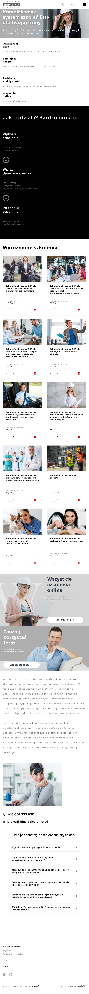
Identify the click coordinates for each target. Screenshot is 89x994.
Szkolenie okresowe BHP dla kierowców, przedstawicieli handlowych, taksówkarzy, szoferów (21, 416)
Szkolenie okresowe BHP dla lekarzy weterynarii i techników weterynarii (21, 541)
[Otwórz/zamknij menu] (83, 5)
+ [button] (13, 310)
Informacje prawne (12, 946)
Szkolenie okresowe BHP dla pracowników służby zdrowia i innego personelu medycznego (22, 478)
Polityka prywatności (13, 954)
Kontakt (7, 966)
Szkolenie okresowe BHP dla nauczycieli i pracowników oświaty (65, 351)
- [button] (6, 310)
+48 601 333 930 (20, 814)
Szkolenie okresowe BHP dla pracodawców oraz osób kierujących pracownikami (21, 288)
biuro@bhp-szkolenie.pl (27, 822)
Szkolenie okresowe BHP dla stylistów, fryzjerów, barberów (66, 539)
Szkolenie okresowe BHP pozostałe (63, 476)
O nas (5, 960)
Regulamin (8, 950)
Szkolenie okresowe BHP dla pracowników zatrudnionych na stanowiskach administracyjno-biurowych (66, 290)
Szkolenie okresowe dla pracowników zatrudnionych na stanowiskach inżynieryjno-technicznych (66, 416)
